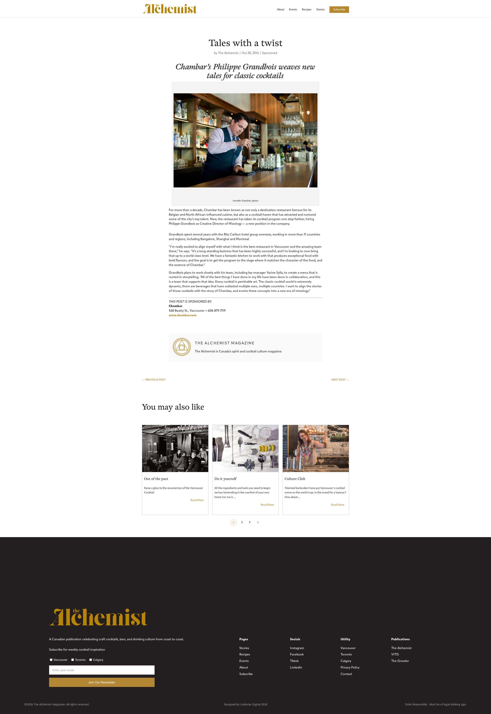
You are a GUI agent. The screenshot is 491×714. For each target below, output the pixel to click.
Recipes (306, 9)
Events (293, 9)
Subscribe (339, 9)
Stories (320, 9)
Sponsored (269, 53)
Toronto (80, 660)
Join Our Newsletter (101, 682)
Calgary (98, 660)
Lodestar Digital (250, 704)
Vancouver (61, 660)
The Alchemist (228, 53)
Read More (197, 500)
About (280, 9)
